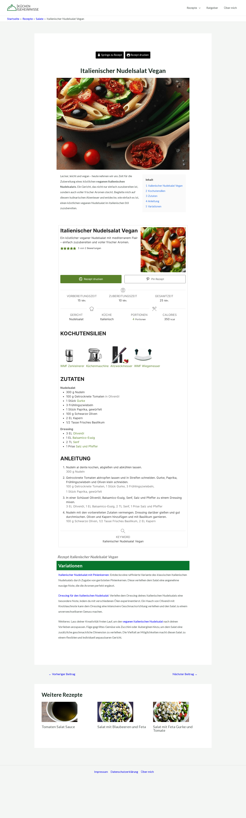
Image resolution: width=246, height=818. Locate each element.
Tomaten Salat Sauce (58, 726)
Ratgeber (212, 7)
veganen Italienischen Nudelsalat (143, 621)
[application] (199, 7)
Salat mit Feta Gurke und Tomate (173, 728)
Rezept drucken (139, 54)
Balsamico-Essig (84, 437)
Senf (76, 442)
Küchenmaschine (97, 366)
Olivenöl (78, 433)
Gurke (81, 401)
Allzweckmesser (121, 366)
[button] (62, 248)
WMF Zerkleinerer (72, 366)
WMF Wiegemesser (147, 366)
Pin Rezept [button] (157, 279)
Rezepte (192, 7)
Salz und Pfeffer (87, 446)
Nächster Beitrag (185, 674)
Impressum (101, 771)
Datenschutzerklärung (124, 771)
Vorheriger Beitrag (62, 674)
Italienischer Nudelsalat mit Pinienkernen (83, 574)
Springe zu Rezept (111, 54)
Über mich (230, 7)
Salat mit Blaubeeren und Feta (121, 726)
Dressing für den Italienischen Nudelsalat (83, 595)
